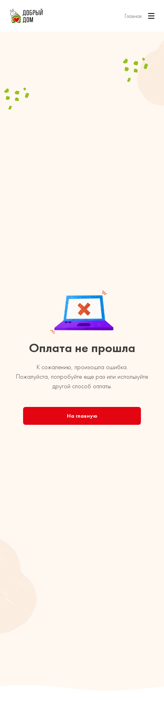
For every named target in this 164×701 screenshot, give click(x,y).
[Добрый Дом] (26, 16)
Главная (133, 16)
